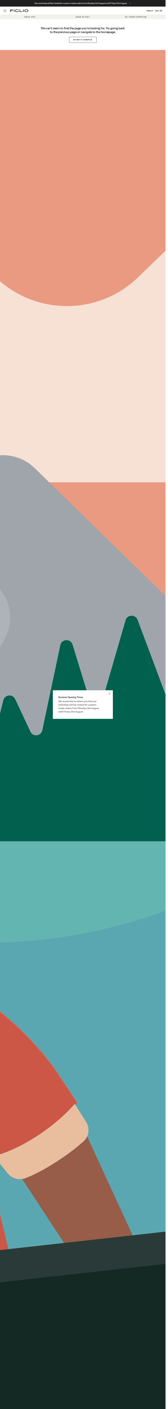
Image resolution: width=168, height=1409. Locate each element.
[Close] (109, 694)
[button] (5, 10)
